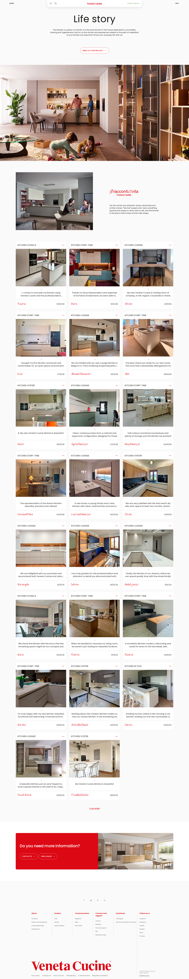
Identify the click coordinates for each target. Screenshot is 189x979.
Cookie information (84, 975)
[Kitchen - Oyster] (41, 408)
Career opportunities (38, 925)
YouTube (142, 936)
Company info (46, 975)
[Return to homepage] (71, 965)
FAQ (96, 931)
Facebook (142, 918)
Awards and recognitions (39, 922)
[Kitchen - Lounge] (148, 267)
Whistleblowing (71, 975)
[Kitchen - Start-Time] (94, 267)
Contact (98, 921)
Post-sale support (100, 928)
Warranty (98, 924)
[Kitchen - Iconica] (41, 267)
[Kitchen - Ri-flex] (148, 688)
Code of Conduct (58, 975)
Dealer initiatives (59, 925)
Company (35, 918)
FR (98, 900)
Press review (78, 925)
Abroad (56, 922)
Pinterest (142, 929)
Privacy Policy (36, 975)
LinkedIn (141, 925)
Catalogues (119, 918)
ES (104, 900)
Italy (55, 918)
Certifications (36, 929)
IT (84, 900)
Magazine (78, 918)
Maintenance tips (100, 935)
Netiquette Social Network (100, 975)
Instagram (142, 922)
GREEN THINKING (133, 3)
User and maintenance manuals (126, 922)
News (76, 922)
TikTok (141, 932)
